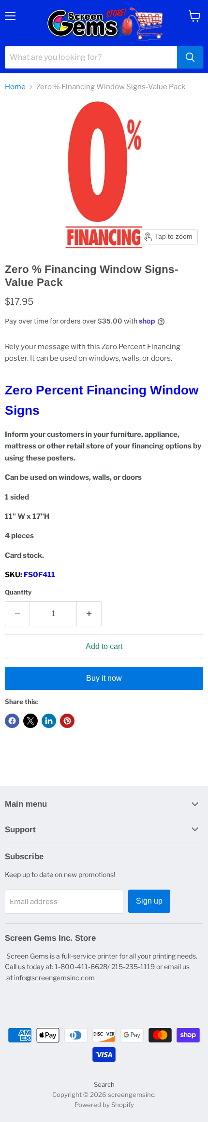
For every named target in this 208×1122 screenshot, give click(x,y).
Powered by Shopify (104, 1104)
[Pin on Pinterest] (67, 721)
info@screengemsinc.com (54, 977)
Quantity (18, 592)
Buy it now (104, 678)
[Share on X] (30, 721)
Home (15, 87)
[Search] (190, 57)
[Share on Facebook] (12, 721)
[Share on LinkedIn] (49, 721)
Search (104, 1084)
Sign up (149, 901)
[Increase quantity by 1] (89, 613)
